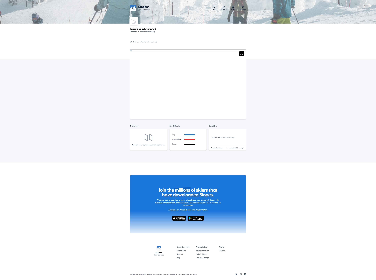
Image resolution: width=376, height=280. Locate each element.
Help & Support (202, 254)
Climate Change (202, 258)
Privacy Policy (201, 247)
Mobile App (181, 251)
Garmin (222, 251)
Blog (178, 258)
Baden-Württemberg (147, 31)
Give (233, 9)
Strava (221, 247)
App (214, 9)
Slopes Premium (183, 247)
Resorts (223, 9)
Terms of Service (202, 251)
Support (243, 9)
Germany (133, 31)
